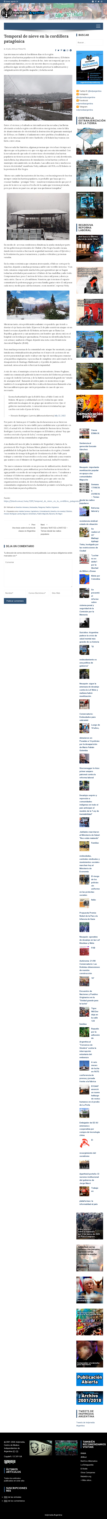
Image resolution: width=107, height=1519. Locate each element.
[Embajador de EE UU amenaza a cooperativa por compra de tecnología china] (84, 1113)
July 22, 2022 (60, 415)
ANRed (84, 1457)
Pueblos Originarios (52, 507)
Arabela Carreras (24, 511)
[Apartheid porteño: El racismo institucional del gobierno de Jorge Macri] (84, 1164)
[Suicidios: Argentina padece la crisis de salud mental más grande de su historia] (84, 623)
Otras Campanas (88, 1472)
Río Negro (59, 514)
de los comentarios (14, 1501)
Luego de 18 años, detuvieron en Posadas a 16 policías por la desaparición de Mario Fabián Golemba (89, 738)
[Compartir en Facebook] (55, 50)
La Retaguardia (87, 1465)
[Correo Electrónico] (64, 50)
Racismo (52, 514)
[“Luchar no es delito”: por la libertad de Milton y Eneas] (84, 559)
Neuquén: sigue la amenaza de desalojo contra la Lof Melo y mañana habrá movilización (89, 689)
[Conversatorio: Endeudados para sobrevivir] (84, 704)
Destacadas (33, 507)
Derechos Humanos (22, 507)
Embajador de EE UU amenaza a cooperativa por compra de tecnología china (89, 1129)
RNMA (83, 1453)
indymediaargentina (84, 103)
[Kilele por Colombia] (84, 579)
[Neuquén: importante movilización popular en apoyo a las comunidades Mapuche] (84, 457)
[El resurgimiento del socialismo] (84, 1143)
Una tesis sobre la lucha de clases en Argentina (23, 528)
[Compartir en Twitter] (58, 50)
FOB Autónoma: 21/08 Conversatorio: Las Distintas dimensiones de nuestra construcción (89, 961)
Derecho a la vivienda (57, 511)
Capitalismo (35, 511)
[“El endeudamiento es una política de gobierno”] (84, 650)
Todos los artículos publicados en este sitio (14, 1479)
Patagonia (41, 507)
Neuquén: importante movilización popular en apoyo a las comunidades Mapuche (89, 473)
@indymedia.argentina (85, 97)
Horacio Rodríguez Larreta (13, 514)
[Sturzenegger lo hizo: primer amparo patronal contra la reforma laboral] (84, 758)
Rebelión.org (86, 1476)
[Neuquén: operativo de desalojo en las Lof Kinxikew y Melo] (84, 927)
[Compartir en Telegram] (70, 50)
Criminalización (44, 511)
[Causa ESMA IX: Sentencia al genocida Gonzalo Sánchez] (84, 433)
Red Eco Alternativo (89, 1461)
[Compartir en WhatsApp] (67, 50)
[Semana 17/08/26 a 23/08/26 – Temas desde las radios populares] (84, 488)
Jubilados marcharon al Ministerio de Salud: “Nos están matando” (89, 835)
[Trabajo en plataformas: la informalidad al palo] (84, 1191)
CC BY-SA (17, 1456)
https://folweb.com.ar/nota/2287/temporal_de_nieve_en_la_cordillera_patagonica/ (42, 501)
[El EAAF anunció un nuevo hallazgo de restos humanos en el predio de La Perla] (84, 1089)
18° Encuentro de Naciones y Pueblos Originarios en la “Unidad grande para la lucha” (88, 991)
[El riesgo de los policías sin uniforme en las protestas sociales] (84, 880)
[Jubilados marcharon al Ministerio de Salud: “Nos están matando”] (84, 822)
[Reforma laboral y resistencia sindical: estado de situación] (84, 511)
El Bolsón (69, 511)
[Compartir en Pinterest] (61, 50)
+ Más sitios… (86, 1480)
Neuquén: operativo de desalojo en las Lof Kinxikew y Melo (89, 940)
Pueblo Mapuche (42, 514)
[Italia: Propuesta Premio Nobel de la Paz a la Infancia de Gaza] (84, 903)
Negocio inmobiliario (29, 514)
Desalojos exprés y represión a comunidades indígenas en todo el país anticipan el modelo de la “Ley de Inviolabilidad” (89, 804)
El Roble (84, 1469)
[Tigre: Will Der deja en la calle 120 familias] (84, 1012)
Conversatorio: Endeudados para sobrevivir (87, 717)
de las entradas (12, 1497)
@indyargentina (94, 91)
